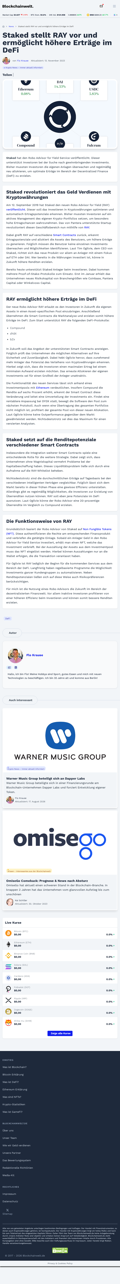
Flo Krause (34, 655)
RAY (86, 227)
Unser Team (9, 1137)
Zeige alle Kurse (60, 1033)
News (11, 26)
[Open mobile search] (107, 6)
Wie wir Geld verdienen (16, 1145)
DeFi (7, 618)
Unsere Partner (11, 1152)
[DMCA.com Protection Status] (60, 1250)
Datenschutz (10, 1201)
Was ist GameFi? (12, 1111)
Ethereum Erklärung (14, 1089)
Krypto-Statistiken (13, 1104)
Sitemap (7, 1213)
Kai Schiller (21, 900)
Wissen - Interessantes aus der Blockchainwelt (29, 871)
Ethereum (42, 387)
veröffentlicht (15, 209)
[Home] (3, 26)
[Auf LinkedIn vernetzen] (16, 667)
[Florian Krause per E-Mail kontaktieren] (9, 667)
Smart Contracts (64, 235)
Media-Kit (8, 1175)
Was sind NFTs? (11, 1096)
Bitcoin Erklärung (13, 1074)
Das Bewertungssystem (16, 1160)
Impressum (9, 1193)
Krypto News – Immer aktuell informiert (24, 68)
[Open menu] (114, 6)
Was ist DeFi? (10, 1082)
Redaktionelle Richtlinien (17, 1167)
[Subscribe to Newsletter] (101, 6)
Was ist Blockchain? (14, 1067)
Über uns (7, 1130)
